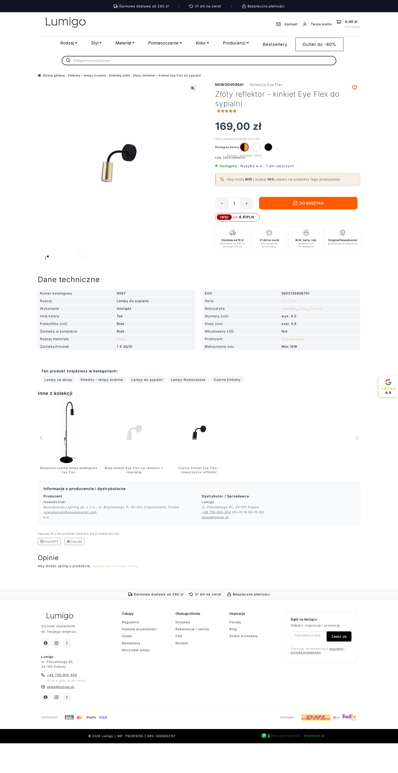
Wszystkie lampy (136, 650)
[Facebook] (45, 643)
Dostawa (183, 622)
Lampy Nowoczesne (188, 380)
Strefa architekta (243, 636)
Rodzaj (67, 43)
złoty (302, 308)
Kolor (201, 43)
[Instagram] (56, 643)
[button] (193, 88)
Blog (233, 629)
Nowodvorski (229, 84)
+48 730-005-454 (216, 512)
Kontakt (182, 643)
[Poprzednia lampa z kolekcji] (41, 438)
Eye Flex (288, 301)
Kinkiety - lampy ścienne (87, 75)
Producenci (234, 43)
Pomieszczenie (163, 43)
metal (121, 339)
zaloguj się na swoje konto (115, 566)
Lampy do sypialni (147, 380)
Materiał (123, 43)
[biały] (256, 147)
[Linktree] (67, 643)
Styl (94, 43)
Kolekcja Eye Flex (266, 84)
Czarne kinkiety (227, 380)
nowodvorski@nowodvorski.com (70, 512)
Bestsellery (275, 44)
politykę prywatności (306, 652)
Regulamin (130, 622)
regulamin (336, 648)
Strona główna (54, 75)
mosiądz (288, 308)
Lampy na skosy (58, 380)
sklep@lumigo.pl (215, 517)
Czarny (315, 308)
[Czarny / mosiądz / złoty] (244, 147)
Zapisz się (339, 636)
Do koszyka (311, 203)
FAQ (179, 636)
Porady (235, 622)
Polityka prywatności (139, 629)
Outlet (127, 636)
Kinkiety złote (119, 75)
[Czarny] (268, 147)
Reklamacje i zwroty (192, 629)
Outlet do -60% (319, 44)
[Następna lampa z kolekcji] (356, 438)
